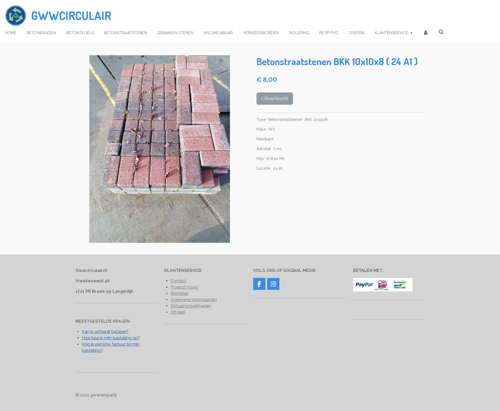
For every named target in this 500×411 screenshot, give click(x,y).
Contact (178, 280)
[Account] (426, 33)
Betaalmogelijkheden (191, 305)
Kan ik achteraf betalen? (105, 331)
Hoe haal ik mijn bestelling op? (111, 337)
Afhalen (178, 312)
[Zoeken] (441, 32)
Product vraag (184, 287)
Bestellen (180, 293)
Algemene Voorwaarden (194, 299)
